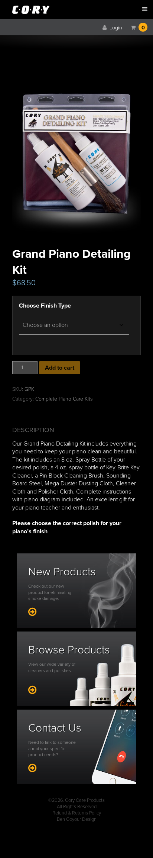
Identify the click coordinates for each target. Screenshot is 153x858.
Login (115, 28)
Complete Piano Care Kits (63, 399)
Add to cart (59, 368)
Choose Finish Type (45, 305)
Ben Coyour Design (77, 819)
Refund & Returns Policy (76, 813)
